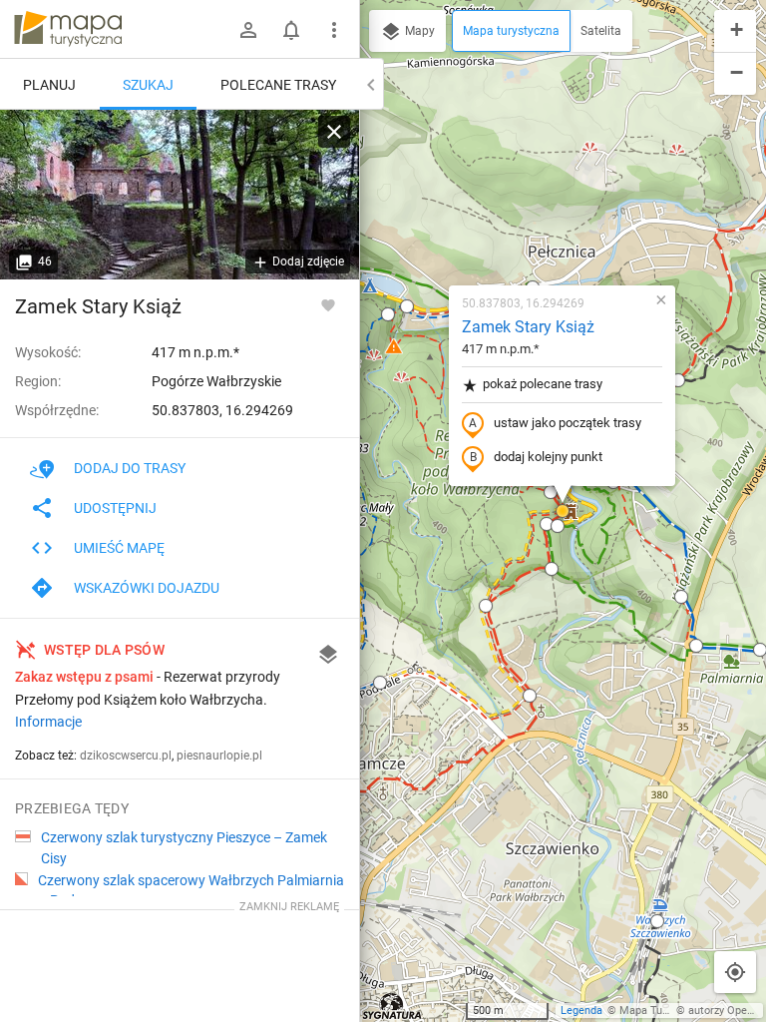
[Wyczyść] (334, 132)
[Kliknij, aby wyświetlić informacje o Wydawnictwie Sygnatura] (392, 1006)
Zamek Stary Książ (528, 326)
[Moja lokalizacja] (735, 972)
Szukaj (148, 85)
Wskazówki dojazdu (146, 588)
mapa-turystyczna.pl (68, 29)
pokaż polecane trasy (542, 383)
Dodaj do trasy (130, 468)
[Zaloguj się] (248, 30)
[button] (407, 306)
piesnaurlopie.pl (219, 756)
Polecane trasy (278, 85)
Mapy (418, 31)
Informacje (48, 722)
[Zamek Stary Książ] (179, 194)
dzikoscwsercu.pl (126, 756)
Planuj (49, 85)
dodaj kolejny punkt (548, 456)
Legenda (581, 1010)
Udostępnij (115, 508)
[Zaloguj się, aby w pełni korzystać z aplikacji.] (328, 304)
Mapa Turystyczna (664, 1010)
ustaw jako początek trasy (567, 422)
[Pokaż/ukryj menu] (334, 30)
